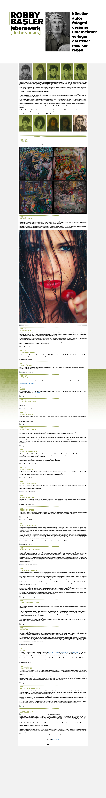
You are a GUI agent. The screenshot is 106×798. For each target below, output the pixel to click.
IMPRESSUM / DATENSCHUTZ (53, 742)
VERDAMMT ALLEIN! (65, 652)
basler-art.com (64, 144)
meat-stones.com (48, 380)
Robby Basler (55, 739)
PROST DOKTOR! (76, 652)
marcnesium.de (56, 744)
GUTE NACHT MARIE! (53, 652)
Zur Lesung (37, 392)
